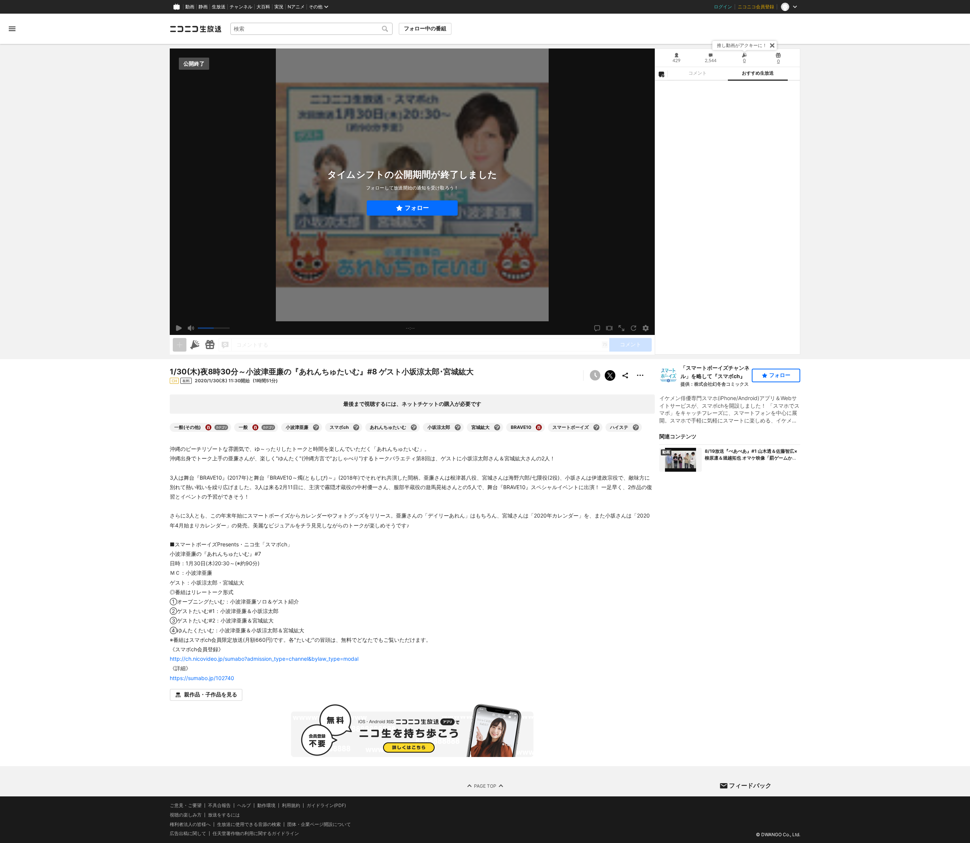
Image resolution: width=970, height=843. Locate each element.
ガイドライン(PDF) (326, 805)
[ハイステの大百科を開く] (636, 427)
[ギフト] (210, 345)
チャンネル (241, 7)
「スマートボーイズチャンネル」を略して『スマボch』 (715, 371)
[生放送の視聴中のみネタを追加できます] (179, 345)
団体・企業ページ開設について (319, 824)
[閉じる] (772, 45)
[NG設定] (661, 73)
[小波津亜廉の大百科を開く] (316, 427)
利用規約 (291, 805)
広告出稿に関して (188, 833)
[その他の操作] (640, 375)
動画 (189, 7)
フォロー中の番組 (425, 28)
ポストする (610, 375)
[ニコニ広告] (195, 345)
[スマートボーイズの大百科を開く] (596, 427)
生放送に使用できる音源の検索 (249, 824)
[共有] (625, 375)
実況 (278, 7)
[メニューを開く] (12, 28)
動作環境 (266, 805)
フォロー (417, 208)
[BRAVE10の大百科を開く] (539, 427)
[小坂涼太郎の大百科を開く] (458, 427)
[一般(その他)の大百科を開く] (208, 427)
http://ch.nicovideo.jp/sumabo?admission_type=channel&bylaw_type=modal (264, 658)
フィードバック (750, 785)
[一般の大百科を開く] (255, 427)
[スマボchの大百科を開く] (356, 427)
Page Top (485, 785)
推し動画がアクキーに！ (742, 45)
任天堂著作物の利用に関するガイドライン (256, 833)
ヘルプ (244, 805)
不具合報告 (219, 805)
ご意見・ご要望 (186, 805)
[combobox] (311, 29)
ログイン (723, 7)
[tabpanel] (727, 217)
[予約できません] (595, 375)
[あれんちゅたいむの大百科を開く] (414, 427)
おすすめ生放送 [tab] (758, 73)
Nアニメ (296, 7)
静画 (203, 7)
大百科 (263, 7)
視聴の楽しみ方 (186, 814)
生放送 (218, 7)
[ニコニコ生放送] (195, 28)
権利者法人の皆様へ (190, 824)
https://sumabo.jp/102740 (202, 678)
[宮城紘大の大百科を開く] (497, 427)
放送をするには (224, 814)
